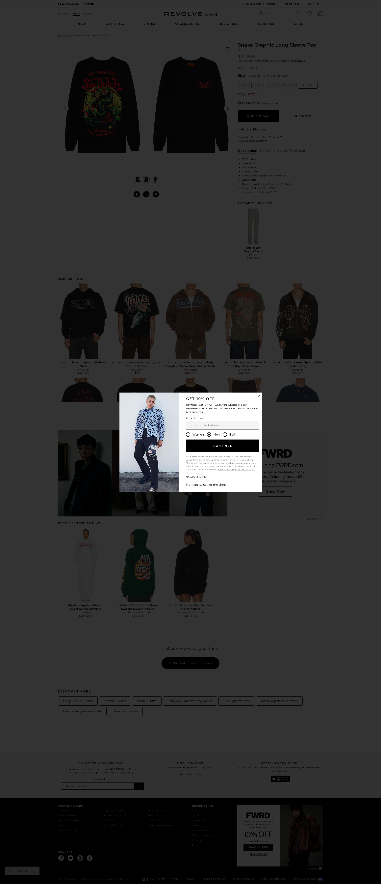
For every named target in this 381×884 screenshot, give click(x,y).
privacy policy (250, 466)
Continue (222, 446)
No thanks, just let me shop (206, 485)
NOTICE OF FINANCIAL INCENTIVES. (236, 469)
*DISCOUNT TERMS (196, 477)
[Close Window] (259, 396)
